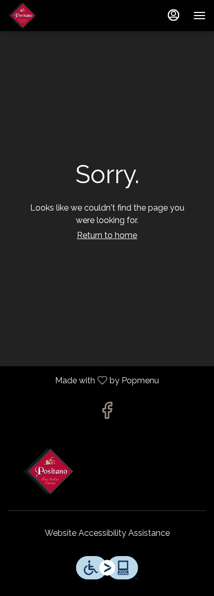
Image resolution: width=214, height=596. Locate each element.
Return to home (107, 235)
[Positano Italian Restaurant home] (55, 16)
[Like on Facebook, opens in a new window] (107, 413)
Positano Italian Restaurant (107, 471)
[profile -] (173, 15)
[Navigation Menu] (199, 15)
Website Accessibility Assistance (107, 533)
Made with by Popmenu (83, 380)
